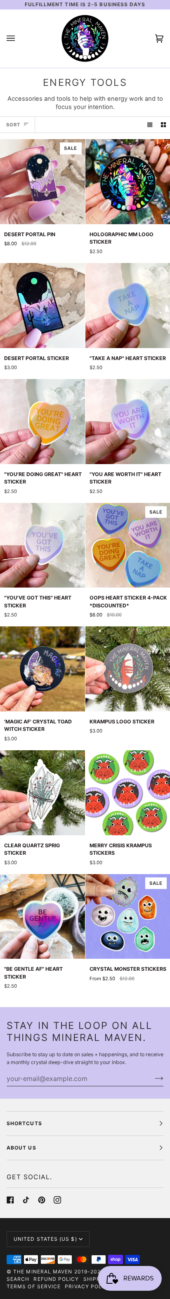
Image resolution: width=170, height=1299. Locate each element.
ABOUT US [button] (21, 1148)
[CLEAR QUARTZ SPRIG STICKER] (42, 792)
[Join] (152, 1078)
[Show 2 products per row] (163, 125)
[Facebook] (10, 1200)
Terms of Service (34, 1286)
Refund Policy (56, 1279)
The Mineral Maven (42, 1271)
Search (18, 1279)
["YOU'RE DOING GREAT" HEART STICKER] (42, 421)
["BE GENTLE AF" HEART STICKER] (42, 916)
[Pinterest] (41, 1200)
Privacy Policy (88, 1286)
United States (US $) (45, 1239)
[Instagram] (57, 1200)
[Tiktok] (26, 1200)
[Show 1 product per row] (149, 125)
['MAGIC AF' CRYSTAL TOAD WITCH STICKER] (42, 668)
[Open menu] (19, 38)
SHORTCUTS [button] (24, 1123)
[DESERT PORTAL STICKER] (42, 305)
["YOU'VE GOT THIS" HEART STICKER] (42, 545)
